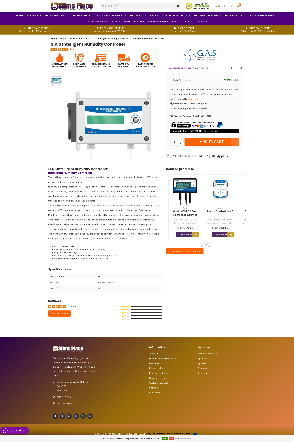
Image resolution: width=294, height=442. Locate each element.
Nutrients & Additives (102, 21)
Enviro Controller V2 (220, 211)
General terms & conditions (163, 358)
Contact (187, 21)
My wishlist (203, 363)
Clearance (34, 15)
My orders (202, 358)
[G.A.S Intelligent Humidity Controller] (205, 54)
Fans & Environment (110, 15)
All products (204, 373)
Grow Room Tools (143, 15)
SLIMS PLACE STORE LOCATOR (184, 251)
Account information (208, 353)
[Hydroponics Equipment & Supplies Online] (72, 6)
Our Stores (154, 392)
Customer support (158, 382)
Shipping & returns (158, 378)
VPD (174, 21)
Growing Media (55, 15)
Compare (202, 368)
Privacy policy (156, 368)
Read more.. (194, 99)
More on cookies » (183, 439)
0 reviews (74, 49)
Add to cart (212, 141)
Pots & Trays (233, 15)
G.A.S (63, 38)
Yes (164, 439)
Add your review (59, 313)
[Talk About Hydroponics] (197, 6)
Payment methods (158, 373)
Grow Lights (81, 15)
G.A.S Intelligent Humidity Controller (188, 68)
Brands (202, 21)
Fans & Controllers (79, 38)
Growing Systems (206, 15)
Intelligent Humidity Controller (113, 38)
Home (19, 15)
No (171, 439)
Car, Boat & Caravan (176, 15)
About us (153, 353)
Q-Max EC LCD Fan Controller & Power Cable (185, 214)
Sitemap (153, 387)
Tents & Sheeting (260, 15)
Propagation (157, 21)
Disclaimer (154, 363)
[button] (203, 244)
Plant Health (133, 21)
